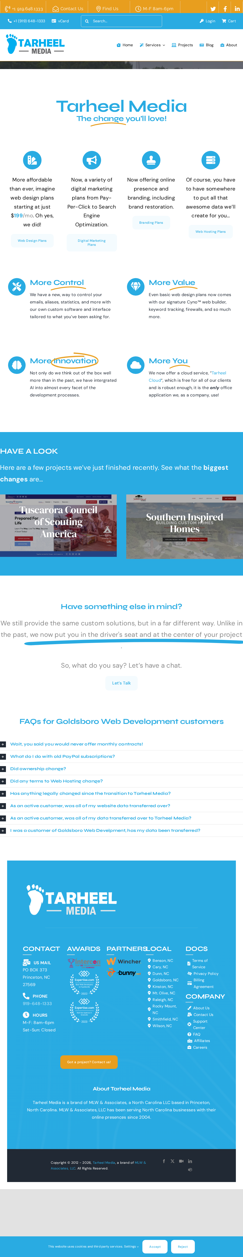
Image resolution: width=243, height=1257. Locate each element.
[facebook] (164, 1161)
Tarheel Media (104, 1162)
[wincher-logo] (124, 959)
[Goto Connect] (181, 1161)
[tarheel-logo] (35, 36)
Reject (183, 1247)
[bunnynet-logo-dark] (124, 969)
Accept (155, 1247)
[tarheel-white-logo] (72, 886)
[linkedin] (190, 1161)
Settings (130, 1246)
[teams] (190, 1170)
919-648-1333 (37, 1003)
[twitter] (172, 1161)
